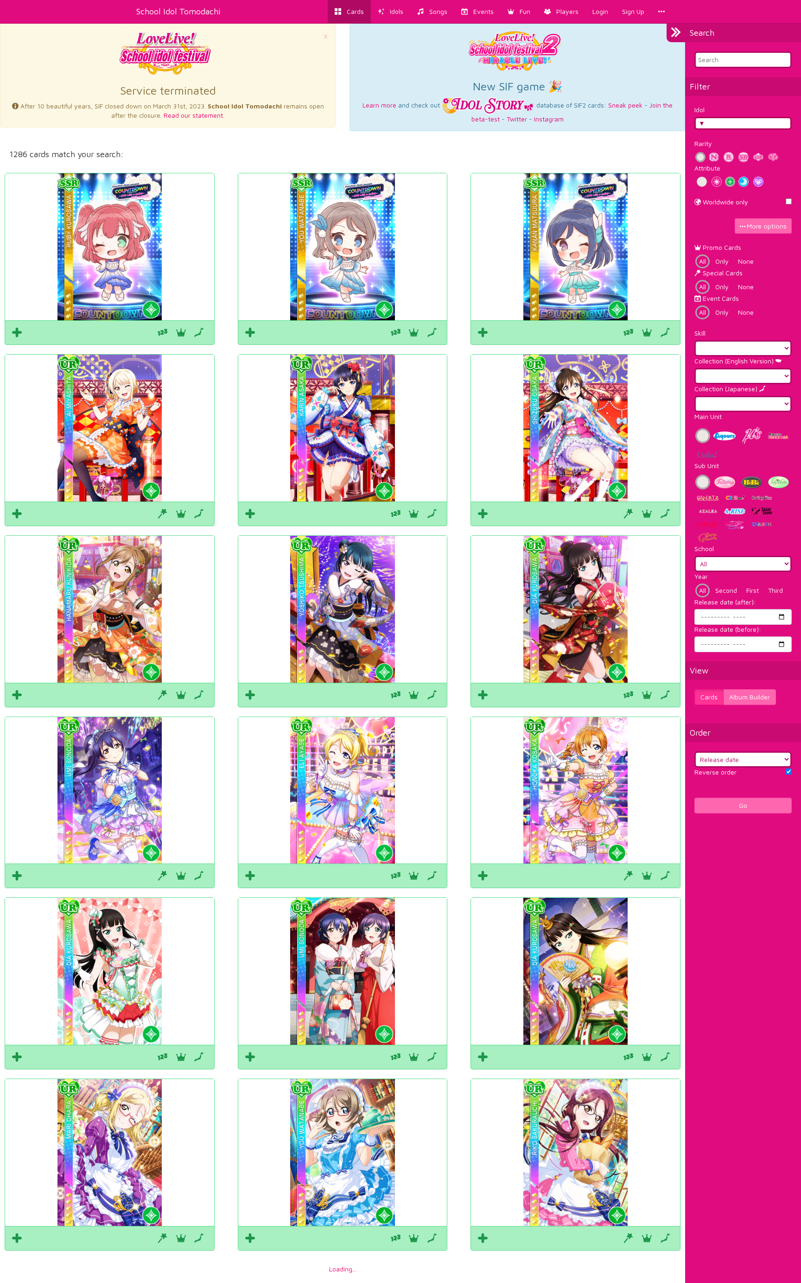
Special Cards (722, 273)
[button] (519, 11)
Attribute (707, 168)
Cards (709, 697)
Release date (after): (725, 602)
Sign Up (633, 11)
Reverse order (715, 772)
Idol (699, 110)
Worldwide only (724, 202)
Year (701, 576)
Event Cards (720, 298)
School (704, 549)
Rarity (703, 143)
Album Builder (749, 697)
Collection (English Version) (735, 361)
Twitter (517, 119)
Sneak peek (625, 105)
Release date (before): (727, 629)
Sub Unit (706, 466)
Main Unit (708, 416)
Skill (700, 333)
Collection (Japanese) (726, 389)
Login (600, 11)
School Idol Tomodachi (178, 11)
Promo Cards (721, 247)
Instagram (549, 119)
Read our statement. (194, 115)
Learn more (379, 105)
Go (743, 805)
